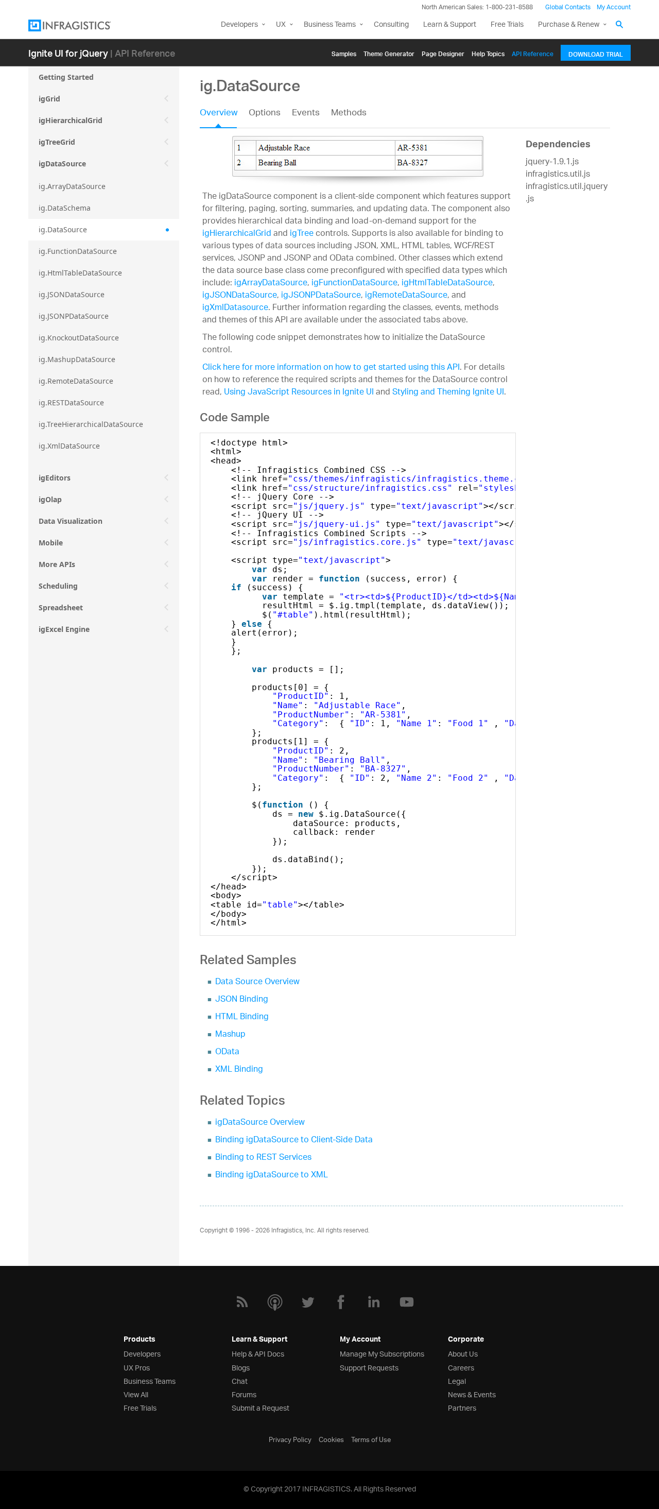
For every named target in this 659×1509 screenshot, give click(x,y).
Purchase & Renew (568, 25)
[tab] (224, 116)
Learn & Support (449, 25)
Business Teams (330, 25)
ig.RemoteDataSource (76, 381)
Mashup (230, 1034)
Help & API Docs (258, 1353)
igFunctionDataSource (354, 283)
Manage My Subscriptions (382, 1353)
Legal (457, 1380)
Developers (239, 25)
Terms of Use (371, 1439)
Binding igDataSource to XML (271, 1175)
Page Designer (443, 52)
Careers (461, 1367)
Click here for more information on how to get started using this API (331, 367)
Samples (344, 52)
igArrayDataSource (270, 283)
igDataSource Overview (260, 1122)
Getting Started (66, 77)
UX (281, 25)
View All (136, 1393)
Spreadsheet (61, 607)
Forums (244, 1393)
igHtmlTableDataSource (447, 283)
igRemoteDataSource (406, 295)
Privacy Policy (290, 1439)
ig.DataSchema (65, 208)
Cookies (331, 1439)
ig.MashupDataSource (77, 359)
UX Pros (137, 1367)
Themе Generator (388, 52)
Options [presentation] (265, 114)
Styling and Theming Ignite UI (448, 392)
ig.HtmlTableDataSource (80, 273)
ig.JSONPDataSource (74, 316)
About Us (463, 1353)
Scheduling (58, 586)
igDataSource (62, 163)
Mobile (51, 542)
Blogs (241, 1367)
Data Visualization (70, 521)
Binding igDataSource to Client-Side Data (294, 1140)
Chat (240, 1380)
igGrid (49, 99)
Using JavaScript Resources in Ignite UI (299, 392)
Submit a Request (260, 1407)
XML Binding (239, 1069)
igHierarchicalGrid (70, 120)
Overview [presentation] (218, 114)
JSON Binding (241, 999)
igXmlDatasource (235, 308)
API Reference (532, 52)
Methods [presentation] (349, 114)
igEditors (55, 478)
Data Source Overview (257, 982)
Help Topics (488, 52)
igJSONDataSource (239, 295)
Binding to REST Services (263, 1158)
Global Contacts (568, 7)
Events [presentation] (306, 114)
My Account (614, 7)
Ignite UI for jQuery (68, 52)
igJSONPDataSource (321, 295)
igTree (302, 234)
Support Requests (369, 1367)
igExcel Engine (64, 629)
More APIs (57, 564)
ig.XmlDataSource (69, 446)
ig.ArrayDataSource (72, 186)
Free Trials (507, 25)
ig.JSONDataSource (72, 294)
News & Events (472, 1393)
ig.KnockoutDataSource (79, 337)
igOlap (50, 499)
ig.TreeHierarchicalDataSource (91, 424)
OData (227, 1052)
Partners (462, 1407)
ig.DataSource (63, 229)
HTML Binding (242, 1017)
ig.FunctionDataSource (78, 251)
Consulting (391, 25)
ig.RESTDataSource (71, 402)
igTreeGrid (57, 142)
